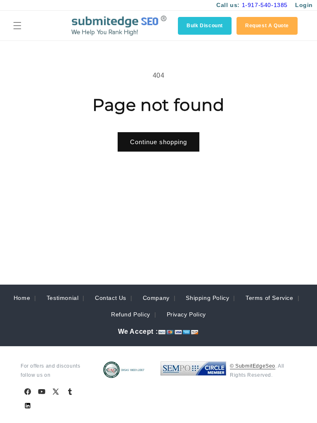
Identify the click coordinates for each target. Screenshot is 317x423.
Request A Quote (267, 26)
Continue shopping (158, 141)
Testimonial (63, 298)
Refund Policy (130, 314)
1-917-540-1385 (265, 5)
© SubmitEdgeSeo (252, 366)
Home (22, 298)
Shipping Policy (207, 298)
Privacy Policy (186, 314)
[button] (17, 26)
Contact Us (110, 298)
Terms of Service (269, 298)
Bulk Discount (205, 26)
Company (156, 298)
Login (304, 5)
